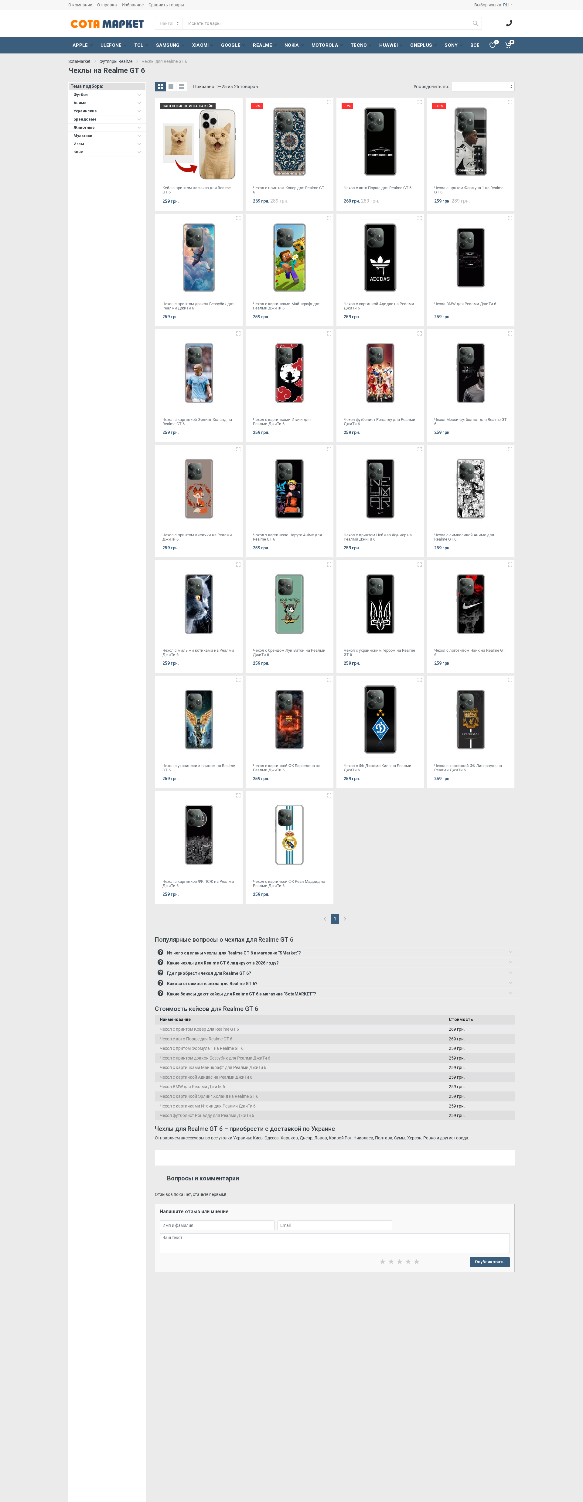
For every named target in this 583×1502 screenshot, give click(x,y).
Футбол (80, 94)
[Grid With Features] (170, 86)
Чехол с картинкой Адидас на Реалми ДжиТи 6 (206, 1077)
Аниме (80, 103)
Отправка (107, 5)
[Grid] (160, 86)
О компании (80, 5)
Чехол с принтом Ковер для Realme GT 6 (199, 1029)
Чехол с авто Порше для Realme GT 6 (196, 1038)
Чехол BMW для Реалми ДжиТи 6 (192, 1086)
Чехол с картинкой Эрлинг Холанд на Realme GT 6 (209, 1096)
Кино (78, 152)
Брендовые (85, 119)
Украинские (85, 111)
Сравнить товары (166, 5)
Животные (84, 127)
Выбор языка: (491, 4)
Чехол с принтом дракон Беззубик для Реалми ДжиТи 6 (215, 1058)
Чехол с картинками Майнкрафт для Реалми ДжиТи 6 (213, 1067)
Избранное (133, 5)
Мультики (82, 135)
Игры (78, 144)
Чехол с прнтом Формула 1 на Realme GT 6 (202, 1048)
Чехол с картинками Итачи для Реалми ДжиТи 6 (208, 1106)
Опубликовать (490, 1261)
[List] (181, 86)
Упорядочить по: (431, 86)
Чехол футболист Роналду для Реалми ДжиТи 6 (207, 1115)
